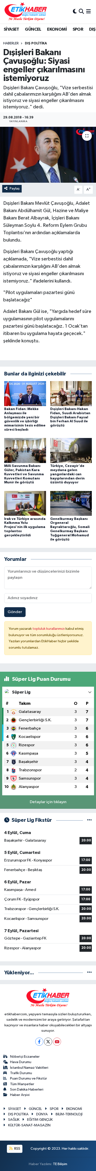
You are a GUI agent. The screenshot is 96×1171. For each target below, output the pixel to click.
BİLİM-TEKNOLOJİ (69, 1114)
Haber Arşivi (20, 1095)
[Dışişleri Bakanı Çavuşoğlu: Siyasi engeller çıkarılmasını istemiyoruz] (48, 155)
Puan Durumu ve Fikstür (28, 1078)
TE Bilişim (60, 1164)
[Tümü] (89, 973)
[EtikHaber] (25, 11)
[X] (48, 1042)
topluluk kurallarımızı (48, 629)
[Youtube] (57, 1042)
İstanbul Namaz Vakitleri (29, 1067)
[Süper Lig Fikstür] (89, 820)
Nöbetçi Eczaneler (25, 1056)
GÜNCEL (33, 29)
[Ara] (81, 12)
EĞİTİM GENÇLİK (40, 1119)
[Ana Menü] (88, 12)
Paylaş (15, 188)
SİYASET (11, 29)
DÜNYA (42, 1114)
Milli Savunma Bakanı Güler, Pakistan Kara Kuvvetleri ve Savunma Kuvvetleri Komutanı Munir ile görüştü (24, 474)
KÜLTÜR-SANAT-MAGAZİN (29, 1125)
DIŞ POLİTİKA (36, 43)
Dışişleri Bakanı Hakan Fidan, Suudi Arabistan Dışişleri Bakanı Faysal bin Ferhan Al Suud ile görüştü (70, 417)
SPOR (78, 29)
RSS (17, 1148)
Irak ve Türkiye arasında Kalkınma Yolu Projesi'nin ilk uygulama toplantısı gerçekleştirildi (25, 527)
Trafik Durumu (21, 1073)
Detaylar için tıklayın (48, 802)
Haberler (11, 43)
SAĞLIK (13, 1119)
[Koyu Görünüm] (75, 12)
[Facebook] (39, 1042)
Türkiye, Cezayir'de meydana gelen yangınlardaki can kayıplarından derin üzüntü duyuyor (67, 474)
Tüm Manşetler (22, 1084)
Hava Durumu (20, 1062)
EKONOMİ (57, 29)
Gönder (15, 612)
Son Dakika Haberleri (26, 1089)
